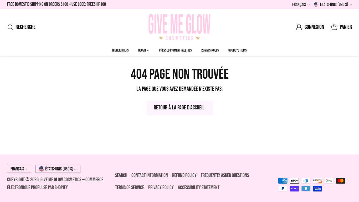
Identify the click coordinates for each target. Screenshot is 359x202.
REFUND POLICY (184, 175)
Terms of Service (129, 187)
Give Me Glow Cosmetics (61, 179)
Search (121, 175)
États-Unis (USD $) (334, 4)
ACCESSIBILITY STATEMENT (198, 187)
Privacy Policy (161, 187)
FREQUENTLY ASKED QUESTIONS (225, 175)
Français (299, 4)
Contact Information (149, 175)
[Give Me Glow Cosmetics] (179, 27)
